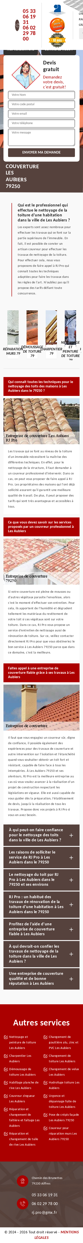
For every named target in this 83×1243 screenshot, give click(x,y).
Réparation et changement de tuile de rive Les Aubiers (23, 1139)
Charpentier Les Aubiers (20, 1058)
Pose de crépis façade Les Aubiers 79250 (64, 1117)
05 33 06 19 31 (29, 17)
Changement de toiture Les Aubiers (62, 1058)
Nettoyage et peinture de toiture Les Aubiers (22, 1042)
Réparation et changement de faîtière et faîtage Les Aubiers (24, 1118)
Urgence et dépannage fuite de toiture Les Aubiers (62, 1101)
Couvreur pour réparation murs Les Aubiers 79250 (63, 1134)
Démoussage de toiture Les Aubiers (22, 1072)
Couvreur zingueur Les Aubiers (22, 1098)
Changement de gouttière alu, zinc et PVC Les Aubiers (63, 1042)
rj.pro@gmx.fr (44, 1213)
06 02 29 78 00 (29, 33)
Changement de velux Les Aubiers (64, 1072)
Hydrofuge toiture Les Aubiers (64, 1085)
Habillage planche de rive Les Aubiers (24, 1085)
